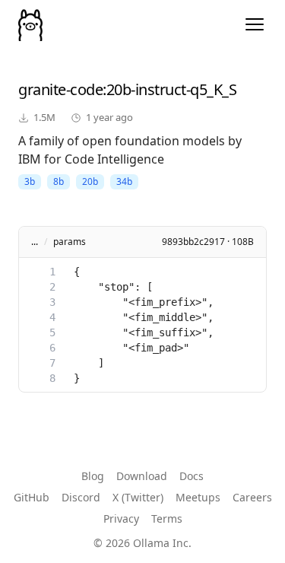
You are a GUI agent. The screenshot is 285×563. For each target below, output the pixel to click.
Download (141, 476)
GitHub (31, 497)
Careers (252, 497)
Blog (92, 476)
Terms (166, 518)
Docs (191, 476)
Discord (81, 497)
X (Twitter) (137, 497)
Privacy (121, 518)
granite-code (60, 89)
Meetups (198, 497)
